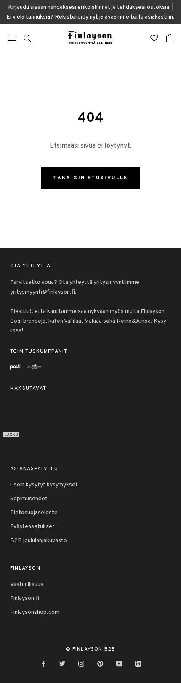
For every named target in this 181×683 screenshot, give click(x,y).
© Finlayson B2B (91, 649)
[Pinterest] (100, 664)
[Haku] (27, 37)
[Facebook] (43, 664)
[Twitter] (62, 664)
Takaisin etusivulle (90, 178)
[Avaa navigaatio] (12, 38)
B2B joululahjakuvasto (38, 540)
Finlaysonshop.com (34, 612)
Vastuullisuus (26, 584)
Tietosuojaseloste (34, 512)
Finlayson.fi (24, 598)
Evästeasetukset (32, 526)
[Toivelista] (154, 37)
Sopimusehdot (29, 498)
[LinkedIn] (138, 664)
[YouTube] (119, 664)
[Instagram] (81, 664)
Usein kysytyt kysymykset (44, 485)
